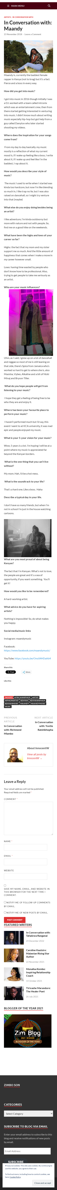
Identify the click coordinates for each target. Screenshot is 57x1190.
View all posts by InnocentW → (36, 756)
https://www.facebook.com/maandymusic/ (27, 650)
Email (8, 856)
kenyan (24, 700)
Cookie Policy (15, 1177)
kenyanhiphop (37, 700)
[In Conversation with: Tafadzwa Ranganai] (14, 932)
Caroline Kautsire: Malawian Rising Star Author (37, 953)
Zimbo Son (12, 1085)
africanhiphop (22, 697)
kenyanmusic (12, 703)
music (8, 706)
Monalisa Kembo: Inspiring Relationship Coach (38, 972)
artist (35, 697)
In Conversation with (23, 17)
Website (9, 870)
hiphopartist (12, 700)
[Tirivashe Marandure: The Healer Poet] (14, 988)
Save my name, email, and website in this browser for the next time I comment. (27, 892)
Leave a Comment (33, 34)
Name (8, 841)
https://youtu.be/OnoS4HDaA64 (33, 658)
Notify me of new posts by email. (27, 912)
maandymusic (38, 703)
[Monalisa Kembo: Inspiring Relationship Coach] (14, 969)
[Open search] (49, 6)
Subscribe (16, 1162)
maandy (24, 703)
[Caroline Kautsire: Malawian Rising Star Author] (14, 950)
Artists (7, 17)
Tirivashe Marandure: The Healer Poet (38, 989)
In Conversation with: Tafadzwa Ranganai (38, 934)
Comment (11, 799)
